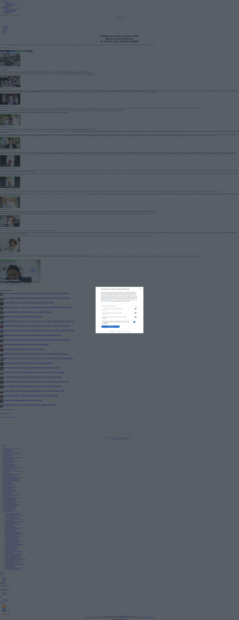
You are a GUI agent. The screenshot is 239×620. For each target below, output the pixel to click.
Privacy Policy (126, 330)
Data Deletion (112, 330)
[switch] (135, 309)
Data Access (119, 330)
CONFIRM (110, 326)
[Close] (141, 289)
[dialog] (119, 310)
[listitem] (119, 306)
